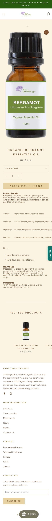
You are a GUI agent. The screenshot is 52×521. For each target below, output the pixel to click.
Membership (9, 418)
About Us (7, 408)
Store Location (10, 413)
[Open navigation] (3, 14)
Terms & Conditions (12, 452)
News (6, 423)
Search (6, 466)
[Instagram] (11, 393)
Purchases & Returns (13, 447)
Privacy (6, 457)
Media (6, 427)
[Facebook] (4, 393)
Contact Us (8, 432)
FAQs (5, 461)
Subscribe (14, 501)
